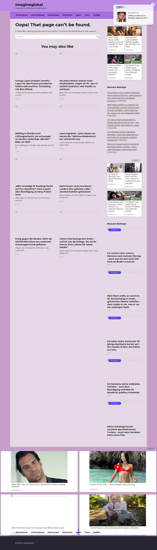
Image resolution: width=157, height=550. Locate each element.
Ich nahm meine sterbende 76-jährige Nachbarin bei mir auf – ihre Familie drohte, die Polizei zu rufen (123, 122)
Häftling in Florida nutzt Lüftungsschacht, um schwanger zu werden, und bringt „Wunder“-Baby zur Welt (33, 137)
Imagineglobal (29, 4)
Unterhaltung (37, 15)
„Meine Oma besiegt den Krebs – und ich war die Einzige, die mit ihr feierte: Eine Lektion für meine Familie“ (78, 243)
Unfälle (96, 15)
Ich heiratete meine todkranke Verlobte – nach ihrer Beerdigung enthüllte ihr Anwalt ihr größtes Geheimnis (123, 388)
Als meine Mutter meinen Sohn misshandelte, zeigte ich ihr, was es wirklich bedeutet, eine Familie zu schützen (79, 84)
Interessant (53, 15)
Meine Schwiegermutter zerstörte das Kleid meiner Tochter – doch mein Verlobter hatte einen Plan (123, 147)
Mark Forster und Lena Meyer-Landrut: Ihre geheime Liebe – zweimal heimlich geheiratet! (76, 189)
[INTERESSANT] (124, 248)
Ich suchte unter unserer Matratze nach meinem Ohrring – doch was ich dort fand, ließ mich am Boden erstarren (124, 257)
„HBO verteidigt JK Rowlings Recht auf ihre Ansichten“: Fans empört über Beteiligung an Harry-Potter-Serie (34, 190)
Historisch (67, 15)
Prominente (22, 15)
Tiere (87, 15)
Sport (78, 15)
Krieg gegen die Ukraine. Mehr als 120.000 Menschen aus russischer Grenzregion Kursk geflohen (33, 242)
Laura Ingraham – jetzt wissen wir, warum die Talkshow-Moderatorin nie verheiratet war (78, 136)
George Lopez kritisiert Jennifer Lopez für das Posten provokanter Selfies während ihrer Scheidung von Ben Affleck (33, 84)
